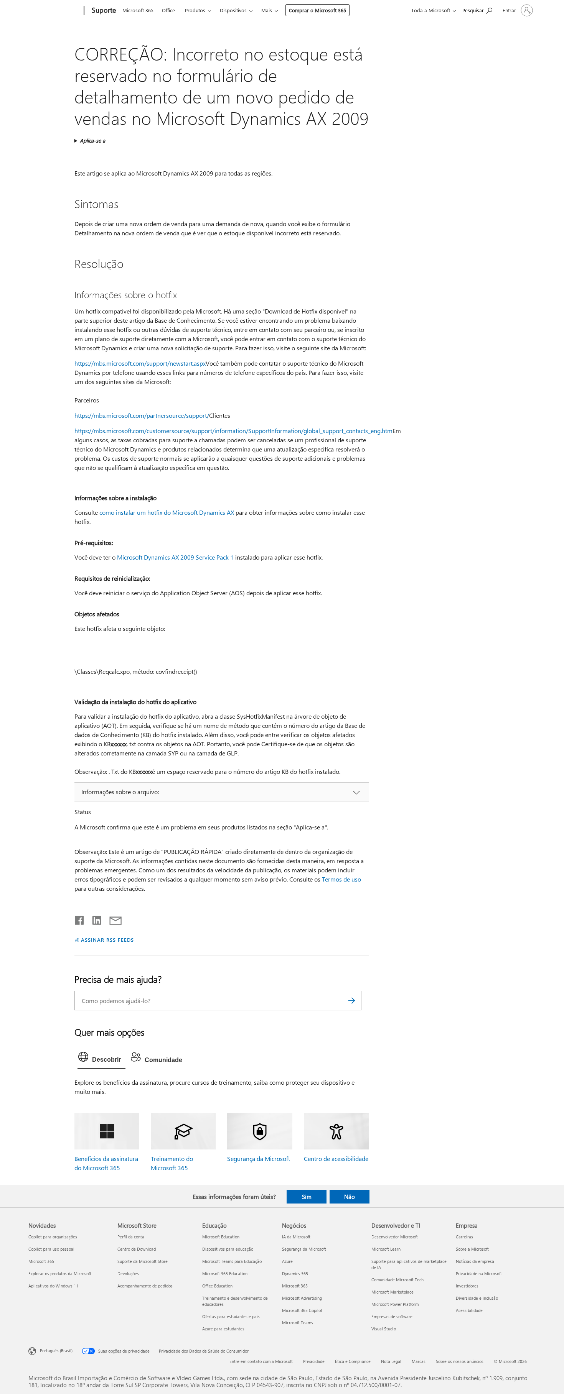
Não (349, 1196)
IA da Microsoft (296, 1237)
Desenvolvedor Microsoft (394, 1237)
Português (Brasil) (56, 1350)
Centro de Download (136, 1249)
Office (168, 10)
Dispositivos (233, 10)
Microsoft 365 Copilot (302, 1310)
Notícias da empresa (475, 1261)
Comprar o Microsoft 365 (317, 10)
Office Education (217, 1286)
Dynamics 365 (295, 1273)
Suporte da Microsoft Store (142, 1261)
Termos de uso (341, 879)
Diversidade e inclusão (477, 1298)
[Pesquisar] (351, 1000)
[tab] (101, 1059)
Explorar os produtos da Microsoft (59, 1273)
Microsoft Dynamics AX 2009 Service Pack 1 (175, 557)
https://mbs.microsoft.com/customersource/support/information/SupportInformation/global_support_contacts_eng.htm (233, 431)
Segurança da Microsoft (258, 1158)
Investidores (467, 1286)
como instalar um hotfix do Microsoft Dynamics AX (166, 512)
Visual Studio (383, 1329)
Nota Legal (391, 1361)
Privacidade (314, 1361)
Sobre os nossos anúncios (459, 1361)
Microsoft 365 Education (224, 1273)
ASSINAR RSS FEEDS (107, 939)
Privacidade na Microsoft (479, 1273)
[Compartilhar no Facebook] (79, 918)
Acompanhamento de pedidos (145, 1286)
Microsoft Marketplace (392, 1292)
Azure (287, 1261)
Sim (307, 1196)
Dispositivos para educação (227, 1249)
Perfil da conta (130, 1237)
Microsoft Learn (386, 1249)
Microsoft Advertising (302, 1298)
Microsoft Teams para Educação (232, 1261)
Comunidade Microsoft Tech (397, 1279)
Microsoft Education (220, 1237)
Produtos (195, 10)
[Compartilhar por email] (112, 918)
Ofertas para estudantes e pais (231, 1316)
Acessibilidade (469, 1310)
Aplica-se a (92, 140)
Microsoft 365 (137, 10)
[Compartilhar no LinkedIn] (93, 918)
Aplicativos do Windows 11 (53, 1286)
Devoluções (128, 1273)
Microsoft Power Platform (395, 1304)
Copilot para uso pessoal (51, 1249)
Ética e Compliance (353, 1361)
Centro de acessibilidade (336, 1158)
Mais (266, 10)
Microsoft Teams (297, 1322)
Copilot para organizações (52, 1237)
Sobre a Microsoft (472, 1249)
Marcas (418, 1361)
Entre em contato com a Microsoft (261, 1361)
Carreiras (464, 1237)
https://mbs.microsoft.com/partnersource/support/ (141, 415)
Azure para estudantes (223, 1329)
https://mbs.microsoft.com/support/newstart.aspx (140, 363)
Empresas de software (391, 1316)
